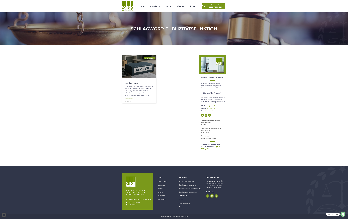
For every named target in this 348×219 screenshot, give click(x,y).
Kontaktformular (213, 111)
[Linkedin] (206, 115)
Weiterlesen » (129, 98)
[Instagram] (209, 115)
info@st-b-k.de (211, 106)
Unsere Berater (155, 6)
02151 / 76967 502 (213, 108)
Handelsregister (131, 83)
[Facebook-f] (202, 115)
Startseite (143, 6)
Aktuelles (180, 6)
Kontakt (192, 6)
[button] (4, 215)
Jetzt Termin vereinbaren (215, 5)
